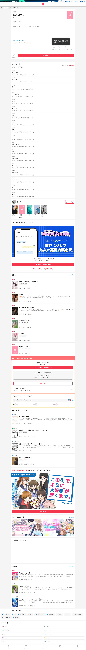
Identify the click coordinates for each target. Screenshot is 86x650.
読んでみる (43, 511)
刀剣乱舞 (60, 614)
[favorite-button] (54, 46)
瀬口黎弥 (23, 40)
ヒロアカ (68, 614)
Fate (14, 614)
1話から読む (45, 55)
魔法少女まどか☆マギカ (25, 614)
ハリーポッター (77, 614)
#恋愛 (14, 470)
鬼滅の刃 (16, 617)
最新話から (71, 65)
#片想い (18, 470)
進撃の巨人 (51, 614)
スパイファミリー (40, 614)
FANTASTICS (16, 40)
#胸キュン (24, 470)
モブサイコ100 (6, 617)
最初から (64, 65)
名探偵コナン (6, 614)
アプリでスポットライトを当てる (43, 367)
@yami (14, 17)
